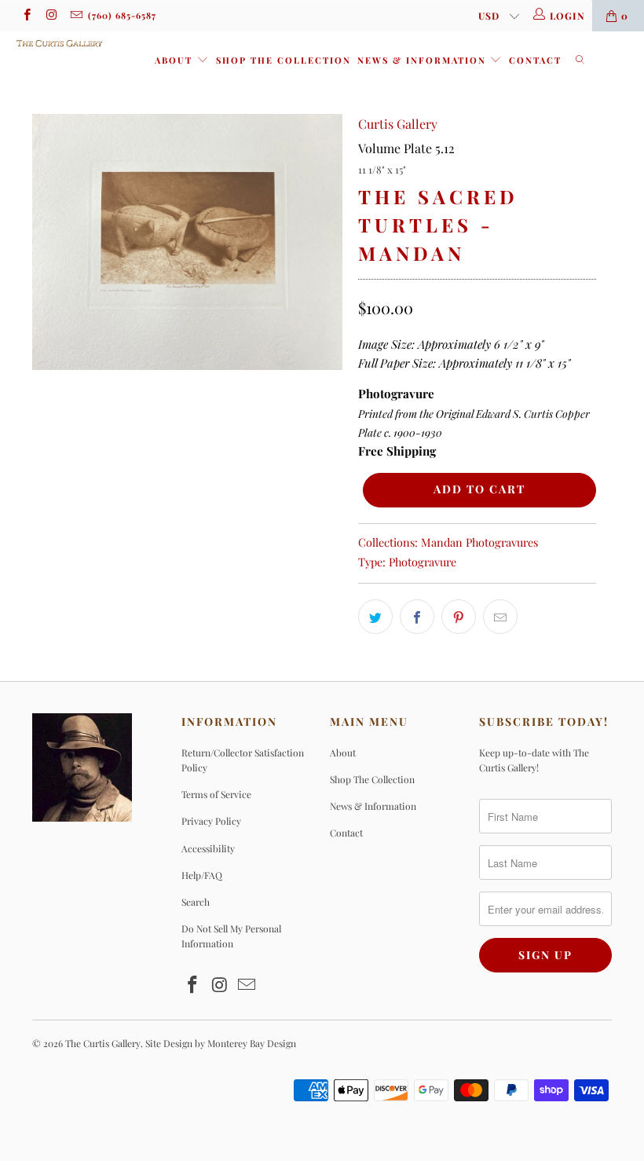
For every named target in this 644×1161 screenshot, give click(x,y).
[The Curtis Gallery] (59, 43)
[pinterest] (458, 616)
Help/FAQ (201, 875)
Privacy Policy (211, 821)
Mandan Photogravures (479, 542)
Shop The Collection (283, 60)
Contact (535, 60)
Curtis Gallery (397, 123)
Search (195, 901)
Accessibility (208, 848)
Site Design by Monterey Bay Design (220, 1043)
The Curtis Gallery (103, 1043)
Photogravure (422, 562)
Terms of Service (216, 794)
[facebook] (26, 15)
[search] (580, 61)
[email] (75, 15)
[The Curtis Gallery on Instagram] (50, 15)
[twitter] (375, 616)
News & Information (423, 60)
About (175, 60)
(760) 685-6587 (122, 15)
